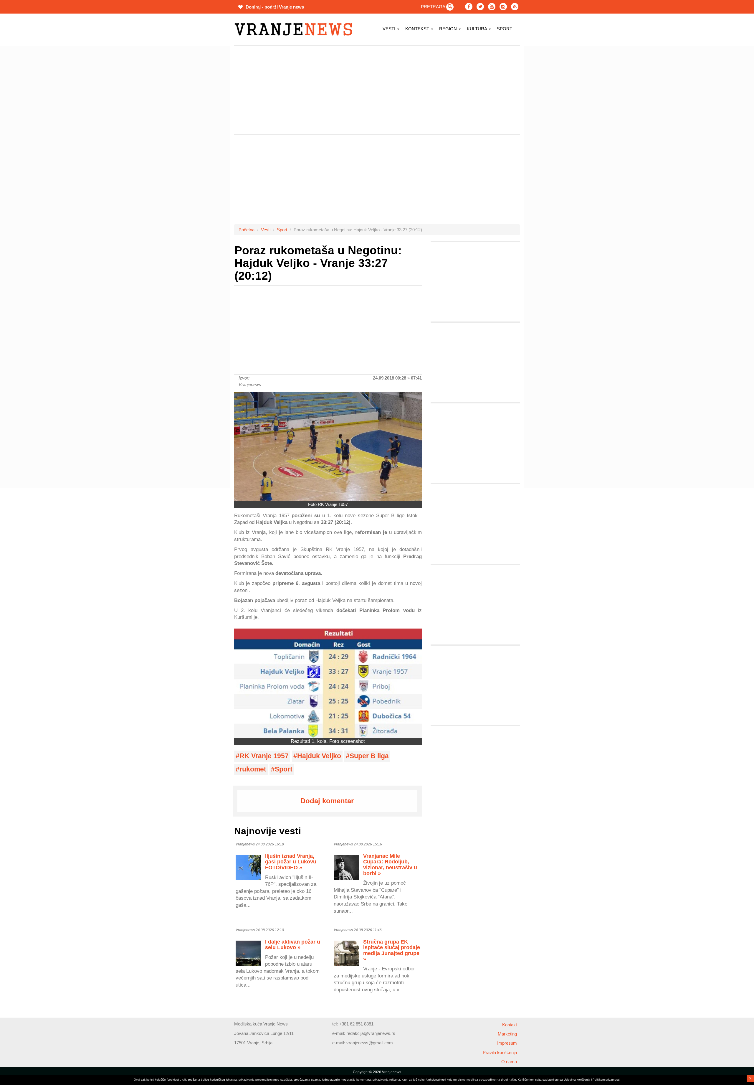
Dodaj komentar (327, 801)
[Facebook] (468, 6)
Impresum (507, 1043)
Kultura (477, 28)
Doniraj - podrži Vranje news (274, 6)
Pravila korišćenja (500, 1052)
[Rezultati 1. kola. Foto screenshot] (328, 683)
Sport (504, 28)
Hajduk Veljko (319, 756)
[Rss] (514, 6)
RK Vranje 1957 (264, 756)
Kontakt (509, 1024)
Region (448, 28)
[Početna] (295, 29)
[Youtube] (491, 6)
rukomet (252, 769)
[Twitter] (480, 6)
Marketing (507, 1033)
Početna (246, 229)
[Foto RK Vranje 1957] (328, 446)
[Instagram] (503, 6)
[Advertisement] (206, 134)
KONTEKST (417, 28)
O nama (509, 1061)
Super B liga (369, 756)
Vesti (389, 28)
